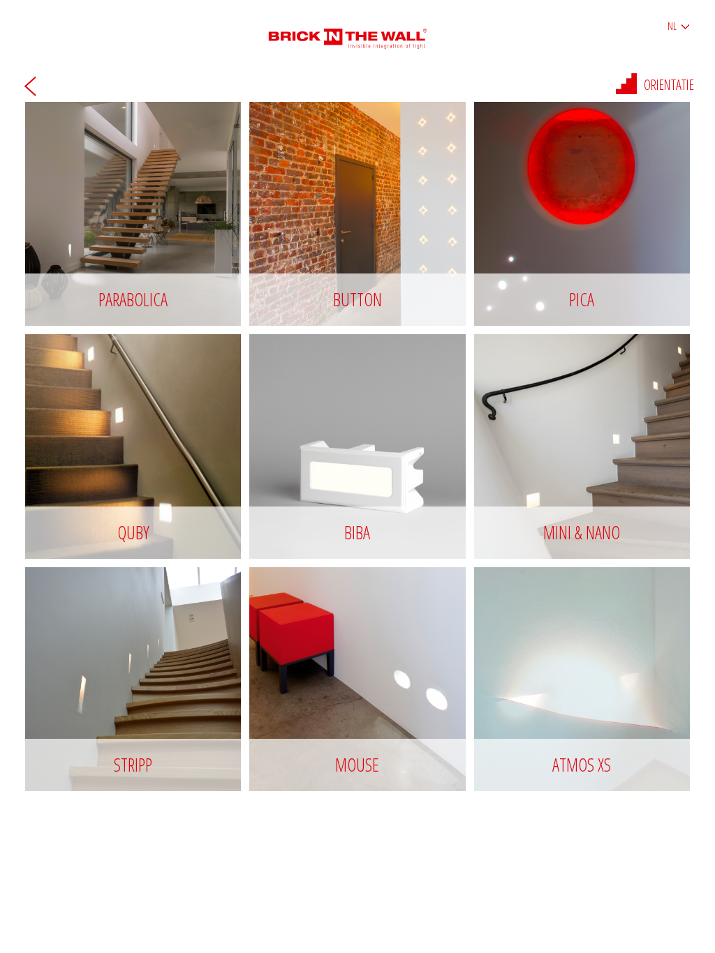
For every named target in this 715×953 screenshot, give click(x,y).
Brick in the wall (358, 33)
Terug (30, 85)
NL (672, 26)
